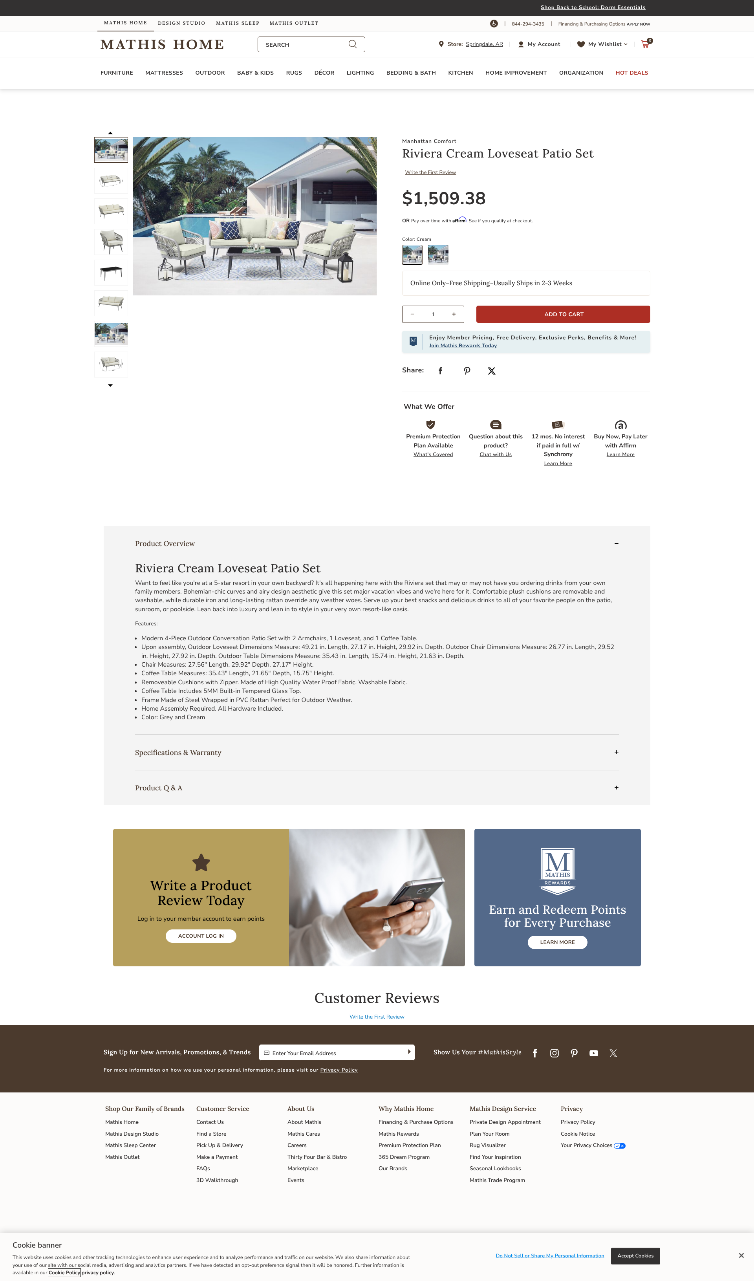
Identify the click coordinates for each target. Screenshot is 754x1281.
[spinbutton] (433, 314)
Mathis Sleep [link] (238, 23)
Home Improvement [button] (516, 73)
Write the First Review (430, 172)
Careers (297, 1145)
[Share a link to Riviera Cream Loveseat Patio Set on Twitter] (492, 371)
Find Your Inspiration (495, 1157)
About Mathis (304, 1122)
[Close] (741, 1255)
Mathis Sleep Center (130, 1145)
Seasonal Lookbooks (495, 1168)
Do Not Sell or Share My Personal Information (550, 1255)
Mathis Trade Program (497, 1180)
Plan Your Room (490, 1134)
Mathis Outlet (122, 1157)
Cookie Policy (64, 1272)
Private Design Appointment (505, 1122)
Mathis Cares (303, 1134)
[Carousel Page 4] (111, 242)
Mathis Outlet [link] (293, 23)
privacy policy (98, 1272)
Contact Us (210, 1122)
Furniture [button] (117, 73)
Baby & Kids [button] (255, 73)
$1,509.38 (444, 199)
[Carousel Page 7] (111, 334)
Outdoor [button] (210, 73)
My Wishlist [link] (605, 44)
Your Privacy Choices (586, 1145)
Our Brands (393, 1168)
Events (295, 1180)
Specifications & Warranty (178, 752)
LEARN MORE (557, 942)
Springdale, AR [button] (484, 44)
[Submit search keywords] (352, 44)
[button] (540, 44)
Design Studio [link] (182, 23)
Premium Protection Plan (410, 1145)
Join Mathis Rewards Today (463, 345)
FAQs (203, 1168)
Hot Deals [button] (632, 73)
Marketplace (302, 1168)
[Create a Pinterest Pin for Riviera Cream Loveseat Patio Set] (467, 372)
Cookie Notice (578, 1134)
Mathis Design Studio (132, 1134)
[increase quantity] (457, 314)
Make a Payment (217, 1157)
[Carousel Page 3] (111, 211)
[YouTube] (594, 1054)
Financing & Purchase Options (416, 1122)
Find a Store (211, 1134)
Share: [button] (413, 370)
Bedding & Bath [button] (411, 73)
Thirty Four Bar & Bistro (317, 1157)
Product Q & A (158, 787)
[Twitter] (613, 1054)
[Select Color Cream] (415, 258)
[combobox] (307, 45)
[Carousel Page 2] (111, 181)
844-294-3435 (528, 24)
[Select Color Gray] (441, 258)
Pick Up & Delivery (219, 1145)
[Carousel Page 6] (111, 303)
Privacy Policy (339, 1070)
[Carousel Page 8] (111, 365)
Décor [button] (325, 73)
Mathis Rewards (399, 1134)
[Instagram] (554, 1054)
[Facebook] (535, 1054)
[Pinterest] (574, 1054)
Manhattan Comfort (429, 141)
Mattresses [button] (164, 73)
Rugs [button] (294, 73)
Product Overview (165, 543)
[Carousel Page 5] (111, 273)
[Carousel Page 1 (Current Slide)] (111, 150)
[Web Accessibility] (494, 23)
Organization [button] (581, 73)
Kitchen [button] (460, 73)
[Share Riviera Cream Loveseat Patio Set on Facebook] (440, 372)
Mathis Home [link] (125, 23)
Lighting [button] (360, 73)
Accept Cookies (636, 1255)
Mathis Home (122, 1122)
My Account (544, 44)
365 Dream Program (404, 1157)
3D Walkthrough (217, 1180)
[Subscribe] (409, 1052)
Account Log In (201, 936)
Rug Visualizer (488, 1145)
